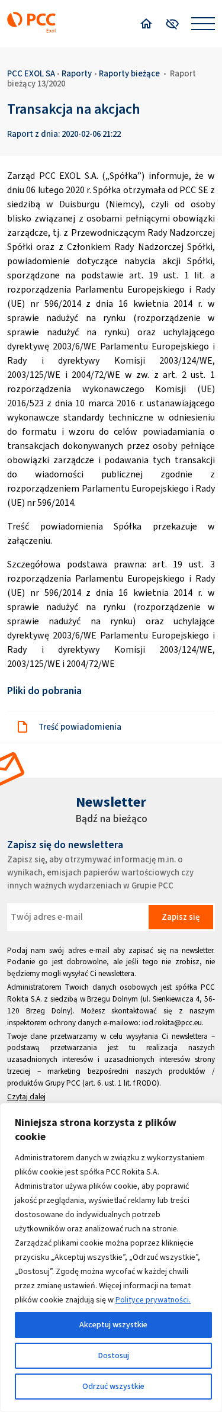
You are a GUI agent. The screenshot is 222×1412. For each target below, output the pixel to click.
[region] (111, 1257)
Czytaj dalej (26, 1097)
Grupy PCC (63, 1083)
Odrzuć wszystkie (113, 1386)
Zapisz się (181, 917)
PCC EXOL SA (31, 73)
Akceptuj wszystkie (113, 1324)
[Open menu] (203, 24)
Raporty (77, 73)
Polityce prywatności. (153, 1299)
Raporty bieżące (129, 73)
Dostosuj (113, 1355)
